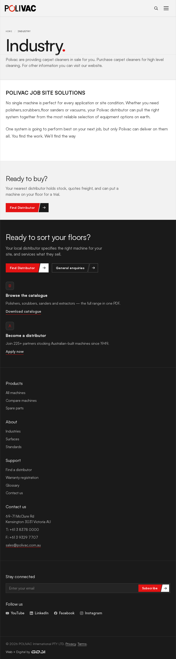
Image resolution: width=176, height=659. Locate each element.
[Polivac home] (20, 8)
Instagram (93, 613)
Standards (14, 446)
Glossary (12, 485)
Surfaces (12, 439)
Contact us (14, 493)
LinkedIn (42, 613)
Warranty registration (22, 477)
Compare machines (21, 400)
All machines (15, 392)
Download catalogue (23, 311)
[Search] (156, 8)
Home (9, 31)
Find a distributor (19, 469)
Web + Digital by (18, 652)
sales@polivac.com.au (23, 545)
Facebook (66, 613)
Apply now (15, 351)
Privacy (71, 644)
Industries (13, 431)
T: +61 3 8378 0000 (22, 529)
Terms (82, 644)
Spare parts (15, 408)
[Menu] (166, 8)
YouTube (17, 613)
